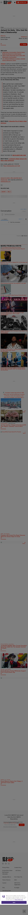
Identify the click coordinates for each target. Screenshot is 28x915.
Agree (14, 902)
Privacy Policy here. (19, 899)
